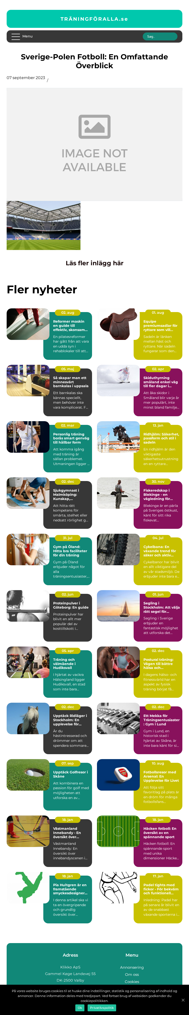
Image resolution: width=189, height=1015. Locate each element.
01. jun (158, 594)
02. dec (68, 481)
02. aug (67, 312)
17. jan (158, 876)
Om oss (132, 974)
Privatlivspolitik (102, 1008)
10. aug (158, 763)
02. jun (68, 594)
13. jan (158, 425)
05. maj (67, 369)
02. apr (158, 369)
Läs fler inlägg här (95, 263)
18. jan (67, 819)
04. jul (158, 538)
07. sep (68, 763)
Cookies (132, 981)
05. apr (68, 651)
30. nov (158, 481)
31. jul (67, 538)
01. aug (158, 312)
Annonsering (132, 967)
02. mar (67, 425)
